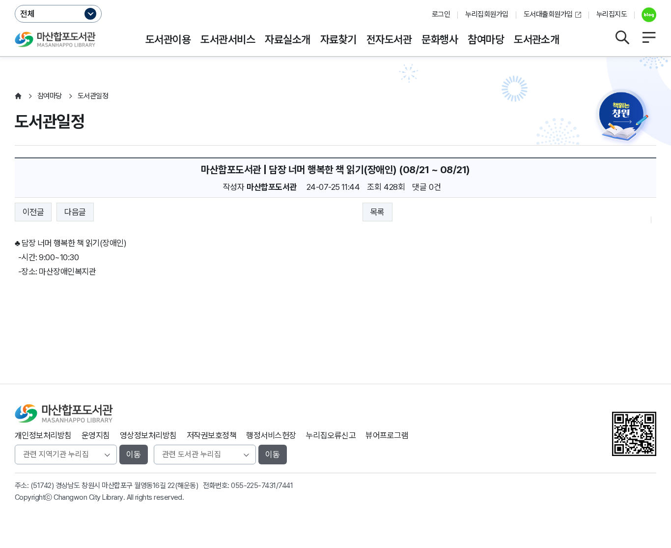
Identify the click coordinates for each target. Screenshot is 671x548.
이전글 (33, 212)
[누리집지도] (649, 37)
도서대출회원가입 (548, 14)
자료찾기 (338, 39)
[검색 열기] (622, 37)
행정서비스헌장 (271, 435)
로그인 (441, 14)
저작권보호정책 (211, 435)
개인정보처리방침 (43, 435)
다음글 (74, 212)
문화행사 (439, 39)
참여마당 (486, 39)
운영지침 (96, 435)
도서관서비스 (227, 39)
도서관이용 (168, 39)
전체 (27, 14)
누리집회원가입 (486, 14)
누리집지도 (611, 14)
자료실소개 (287, 39)
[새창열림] (645, 14)
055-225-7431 (253, 485)
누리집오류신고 (331, 435)
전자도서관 (389, 39)
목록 (377, 212)
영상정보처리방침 (148, 435)
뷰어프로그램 (386, 435)
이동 (133, 454)
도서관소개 (536, 39)
